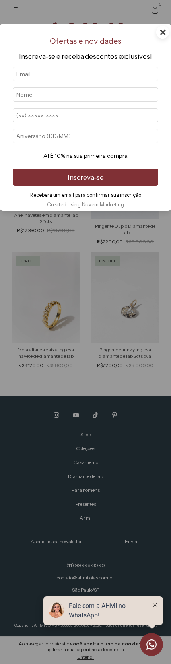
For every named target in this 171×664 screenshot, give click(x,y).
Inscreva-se (86, 177)
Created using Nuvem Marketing (85, 205)
